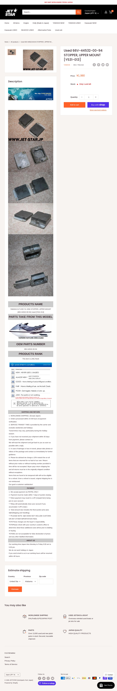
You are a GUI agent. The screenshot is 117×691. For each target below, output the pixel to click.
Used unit (58, 30)
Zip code (42, 576)
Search (7, 657)
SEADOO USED (27, 30)
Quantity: (74, 97)
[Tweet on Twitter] (103, 64)
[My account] (106, 12)
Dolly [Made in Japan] (41, 23)
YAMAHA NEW (58, 23)
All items (16, 23)
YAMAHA (67, 65)
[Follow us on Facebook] (39, 678)
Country (11, 576)
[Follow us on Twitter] (43, 678)
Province (27, 576)
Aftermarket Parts (44, 30)
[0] (110, 12)
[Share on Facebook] (94, 64)
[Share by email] (107, 64)
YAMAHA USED (74, 23)
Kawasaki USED (11, 30)
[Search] (78, 12)
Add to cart (74, 105)
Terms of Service (11, 664)
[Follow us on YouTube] (52, 678)
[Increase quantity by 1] (95, 97)
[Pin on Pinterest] (98, 64)
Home (7, 23)
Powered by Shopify (11, 683)
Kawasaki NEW (90, 23)
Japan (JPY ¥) (10, 675)
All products (15, 42)
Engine (26, 23)
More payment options (98, 110)
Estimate (15, 589)
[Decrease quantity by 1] (81, 97)
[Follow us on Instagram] (48, 678)
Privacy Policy (10, 661)
